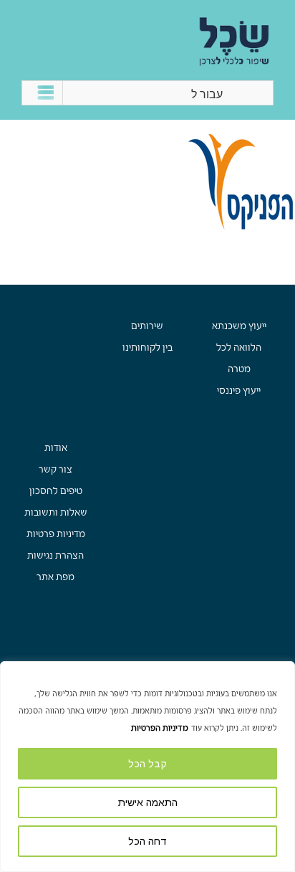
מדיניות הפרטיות (159, 728)
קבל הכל (147, 763)
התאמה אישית (148, 802)
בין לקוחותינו (147, 347)
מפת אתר (55, 577)
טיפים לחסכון (55, 491)
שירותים (147, 326)
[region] (147, 766)
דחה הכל (147, 841)
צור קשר (55, 469)
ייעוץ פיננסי (239, 390)
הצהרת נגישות (55, 555)
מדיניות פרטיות (55, 534)
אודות (55, 448)
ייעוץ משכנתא (239, 326)
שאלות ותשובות (55, 512)
